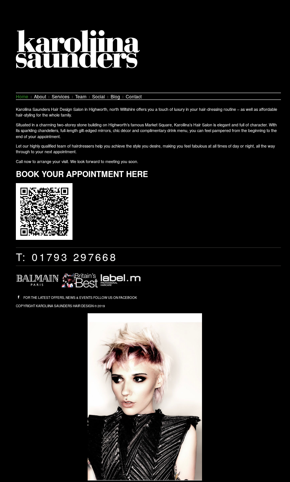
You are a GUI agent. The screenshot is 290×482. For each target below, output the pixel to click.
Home (22, 96)
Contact (134, 96)
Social (98, 96)
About (40, 96)
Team (80, 96)
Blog (115, 96)
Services (60, 96)
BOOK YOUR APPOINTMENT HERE (82, 173)
